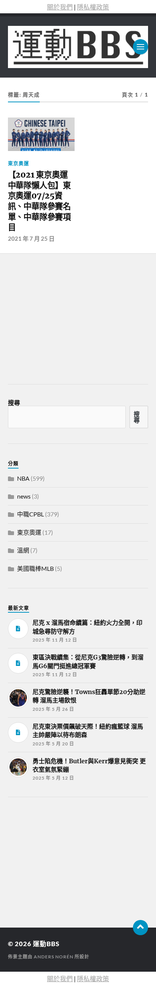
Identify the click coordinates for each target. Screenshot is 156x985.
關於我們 (60, 7)
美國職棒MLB (35, 568)
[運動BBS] (78, 47)
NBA (23, 478)
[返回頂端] (140, 927)
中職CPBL (30, 514)
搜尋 (14, 402)
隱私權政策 (93, 7)
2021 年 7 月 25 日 (31, 238)
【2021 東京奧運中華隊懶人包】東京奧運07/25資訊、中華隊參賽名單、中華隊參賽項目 (39, 201)
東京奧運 (18, 163)
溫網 (23, 550)
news (24, 496)
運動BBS (46, 944)
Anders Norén (53, 957)
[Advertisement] (65, 859)
